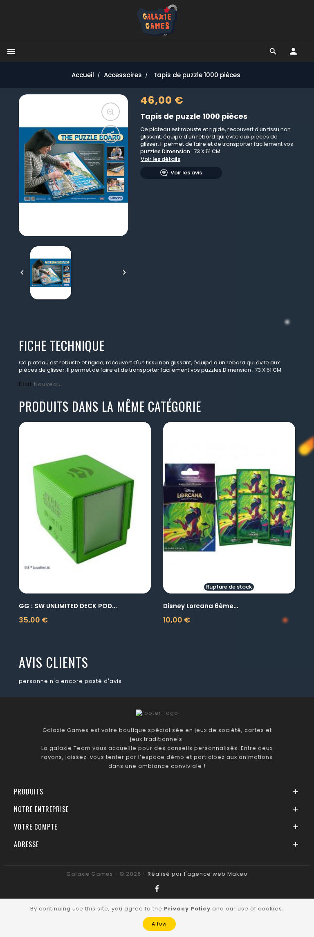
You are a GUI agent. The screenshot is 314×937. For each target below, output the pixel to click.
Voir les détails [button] (160, 159)
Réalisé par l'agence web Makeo (198, 874)
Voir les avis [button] (186, 172)
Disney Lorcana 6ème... (200, 606)
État (25, 384)
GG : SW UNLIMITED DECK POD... (68, 606)
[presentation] (22, 273)
